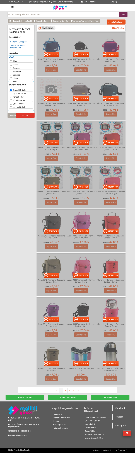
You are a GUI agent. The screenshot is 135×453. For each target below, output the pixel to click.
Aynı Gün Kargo (19, 93)
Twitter (119, 417)
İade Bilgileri (90, 424)
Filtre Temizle (118, 28)
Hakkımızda (57, 414)
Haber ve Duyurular (60, 428)
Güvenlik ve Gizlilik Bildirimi (95, 417)
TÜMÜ (11, 57)
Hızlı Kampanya (89, 2)
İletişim (56, 421)
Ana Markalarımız (25, 397)
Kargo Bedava (19, 97)
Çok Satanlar (18, 104)
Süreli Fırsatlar (19, 100)
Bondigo (16, 75)
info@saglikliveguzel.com (40, 2)
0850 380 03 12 (16, 2)
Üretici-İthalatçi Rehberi (94, 438)
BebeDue (17, 71)
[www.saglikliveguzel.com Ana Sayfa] (10, 20)
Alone (15, 61)
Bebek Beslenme (42, 21)
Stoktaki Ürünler (20, 90)
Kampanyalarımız (59, 425)
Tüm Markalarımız (110, 397)
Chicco (15, 78)
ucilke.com (96, 450)
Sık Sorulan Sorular (92, 421)
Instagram (120, 425)
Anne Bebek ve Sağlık (23, 21)
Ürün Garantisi (90, 428)
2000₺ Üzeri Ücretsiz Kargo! (63, 2)
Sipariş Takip (90, 431)
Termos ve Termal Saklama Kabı (85, 21)
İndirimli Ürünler (19, 107)
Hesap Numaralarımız (61, 418)
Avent (15, 65)
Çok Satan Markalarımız (67, 397)
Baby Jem (17, 68)
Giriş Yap (114, 2)
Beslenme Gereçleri (61, 21)
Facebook (120, 408)
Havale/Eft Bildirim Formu (95, 434)
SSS (115, 450)
